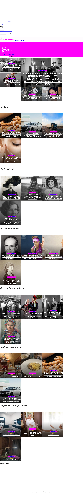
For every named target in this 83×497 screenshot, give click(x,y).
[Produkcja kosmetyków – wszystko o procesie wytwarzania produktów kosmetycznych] (10, 150)
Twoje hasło (11, 29)
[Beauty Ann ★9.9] (52, 424)
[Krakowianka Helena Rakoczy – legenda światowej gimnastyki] (52, 188)
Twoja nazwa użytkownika (13, 28)
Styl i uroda (5, 51)
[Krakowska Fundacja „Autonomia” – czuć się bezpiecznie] (52, 247)
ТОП (3, 52)
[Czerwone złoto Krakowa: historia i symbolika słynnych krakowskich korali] (10, 80)
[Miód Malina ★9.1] (10, 365)
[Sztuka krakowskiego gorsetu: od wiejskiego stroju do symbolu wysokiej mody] (10, 331)
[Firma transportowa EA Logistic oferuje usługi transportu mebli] (52, 125)
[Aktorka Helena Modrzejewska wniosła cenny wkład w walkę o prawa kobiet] (10, 272)
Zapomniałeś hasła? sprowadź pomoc (6, 31)
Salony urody (11, 431)
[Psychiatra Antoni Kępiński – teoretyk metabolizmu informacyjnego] (10, 247)
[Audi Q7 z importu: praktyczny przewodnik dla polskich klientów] (31, 125)
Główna (4, 47)
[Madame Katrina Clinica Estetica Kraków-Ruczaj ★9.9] (31, 424)
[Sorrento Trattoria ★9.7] (31, 365)
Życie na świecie (6, 49)
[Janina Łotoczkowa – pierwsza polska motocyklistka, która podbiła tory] (31, 188)
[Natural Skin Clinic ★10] (10, 424)
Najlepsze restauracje (9, 53)
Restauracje (11, 130)
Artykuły (4, 48)
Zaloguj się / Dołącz (6, 21)
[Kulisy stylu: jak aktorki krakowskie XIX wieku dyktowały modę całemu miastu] (10, 65)
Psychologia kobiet (7, 50)
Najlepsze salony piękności (10, 54)
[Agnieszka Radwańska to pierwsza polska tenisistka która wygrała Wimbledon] (31, 247)
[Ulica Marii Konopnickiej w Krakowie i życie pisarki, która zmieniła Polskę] (10, 188)
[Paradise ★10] (10, 449)
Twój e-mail (11, 33)
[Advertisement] (41, 479)
